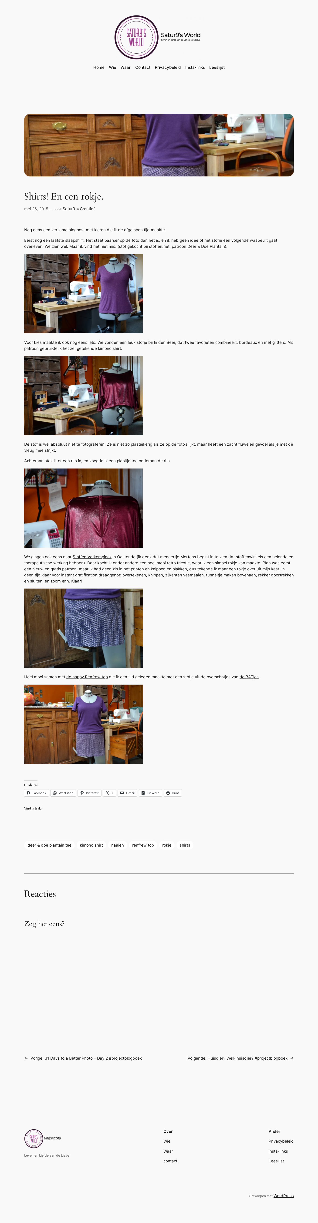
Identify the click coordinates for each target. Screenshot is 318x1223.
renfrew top (143, 845)
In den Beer (164, 342)
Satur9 (69, 209)
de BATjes (249, 677)
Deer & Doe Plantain (206, 246)
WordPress (284, 1195)
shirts (185, 845)
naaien (117, 845)
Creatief (87, 209)
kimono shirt (91, 845)
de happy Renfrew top (87, 677)
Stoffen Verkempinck (92, 557)
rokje (166, 845)
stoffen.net (159, 246)
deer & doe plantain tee (49, 845)
